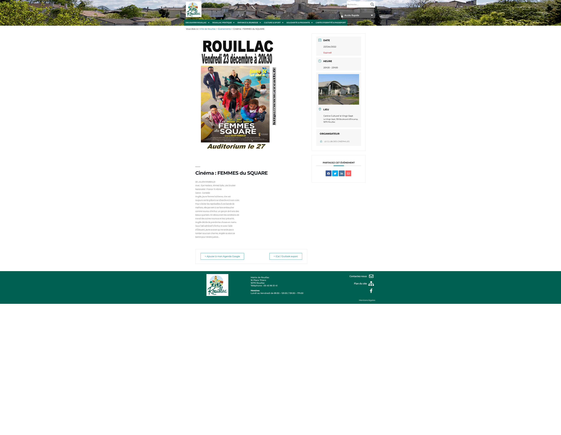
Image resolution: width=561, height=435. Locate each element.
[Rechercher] (372, 4)
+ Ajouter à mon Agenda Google (222, 256)
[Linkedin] (342, 173)
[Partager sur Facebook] (328, 173)
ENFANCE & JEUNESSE (248, 22)
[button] (197, 23)
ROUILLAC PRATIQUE (222, 22)
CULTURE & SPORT (272, 22)
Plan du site (360, 283)
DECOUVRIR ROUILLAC (196, 22)
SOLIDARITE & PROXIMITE (298, 22)
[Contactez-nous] (371, 276)
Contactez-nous (358, 276)
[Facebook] (371, 291)
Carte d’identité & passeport (331, 22)
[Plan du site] (371, 283)
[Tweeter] (335, 173)
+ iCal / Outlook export (286, 256)
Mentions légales (367, 300)
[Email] (348, 173)
